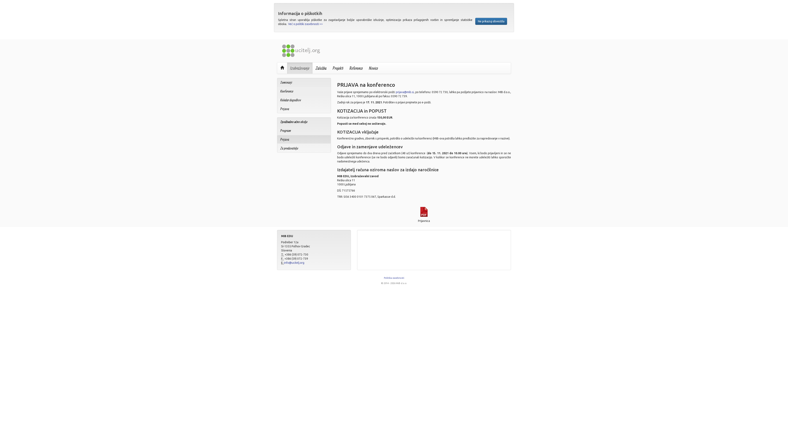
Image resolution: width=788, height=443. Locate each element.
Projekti (338, 68)
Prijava (284, 109)
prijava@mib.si (405, 92)
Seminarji (286, 82)
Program (285, 130)
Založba (321, 68)
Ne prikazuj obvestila (491, 21)
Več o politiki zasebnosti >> (305, 24)
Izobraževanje (299, 68)
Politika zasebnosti (394, 278)
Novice (373, 68)
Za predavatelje (289, 148)
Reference (356, 68)
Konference (286, 91)
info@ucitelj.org (294, 262)
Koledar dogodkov (290, 100)
